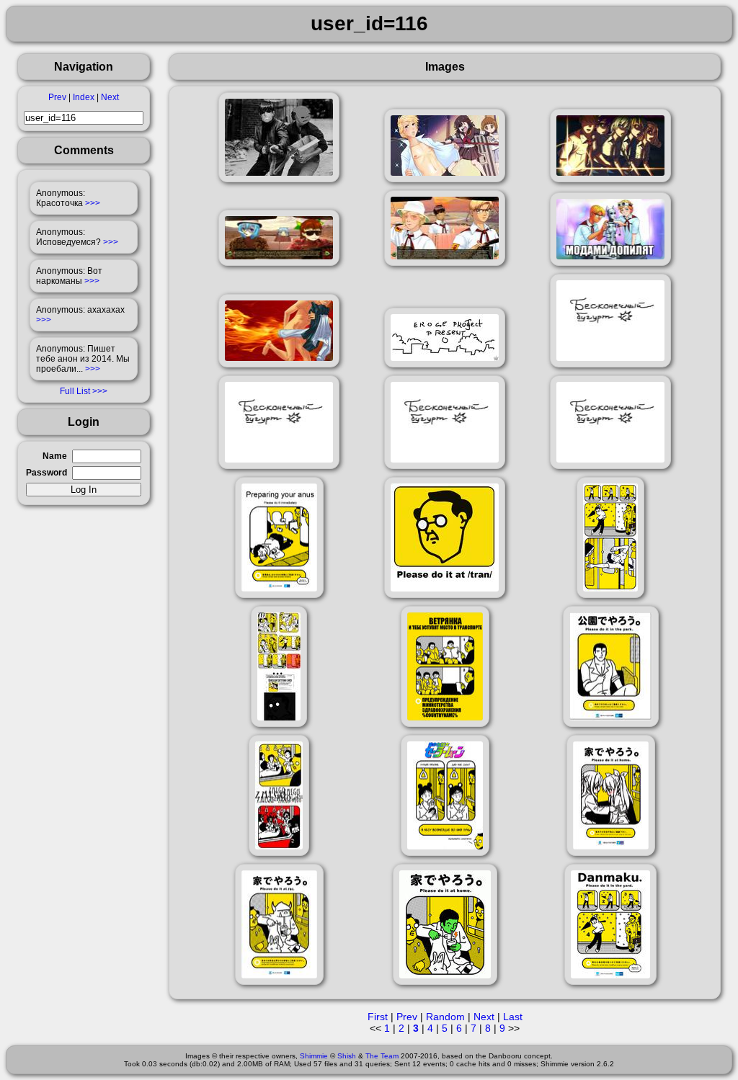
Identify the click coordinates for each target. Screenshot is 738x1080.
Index (83, 97)
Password (46, 473)
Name (55, 456)
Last (513, 1016)
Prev (57, 97)
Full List (75, 391)
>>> (92, 203)
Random (445, 1016)
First (378, 1016)
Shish (346, 1056)
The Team (382, 1056)
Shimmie (314, 1056)
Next (110, 97)
